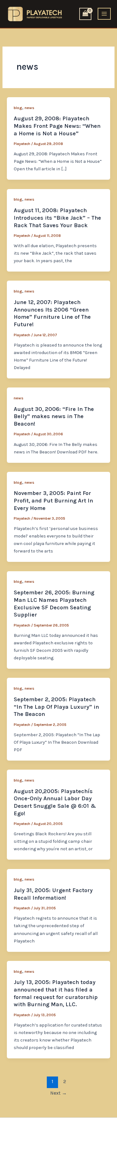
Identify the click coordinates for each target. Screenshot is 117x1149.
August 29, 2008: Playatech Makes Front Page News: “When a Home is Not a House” (57, 126)
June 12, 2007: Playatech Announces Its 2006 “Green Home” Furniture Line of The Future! (52, 313)
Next (58, 1093)
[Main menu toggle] (104, 14)
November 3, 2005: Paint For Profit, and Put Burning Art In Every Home (53, 500)
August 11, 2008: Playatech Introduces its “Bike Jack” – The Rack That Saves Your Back (57, 217)
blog (18, 107)
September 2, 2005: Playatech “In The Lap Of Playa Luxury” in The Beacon (56, 706)
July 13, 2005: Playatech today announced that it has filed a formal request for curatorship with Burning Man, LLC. (56, 993)
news (29, 107)
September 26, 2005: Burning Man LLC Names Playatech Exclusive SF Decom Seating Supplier (54, 603)
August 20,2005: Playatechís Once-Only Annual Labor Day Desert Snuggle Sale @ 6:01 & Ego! (55, 802)
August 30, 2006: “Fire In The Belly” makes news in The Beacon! (54, 416)
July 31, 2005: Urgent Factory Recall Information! (53, 894)
